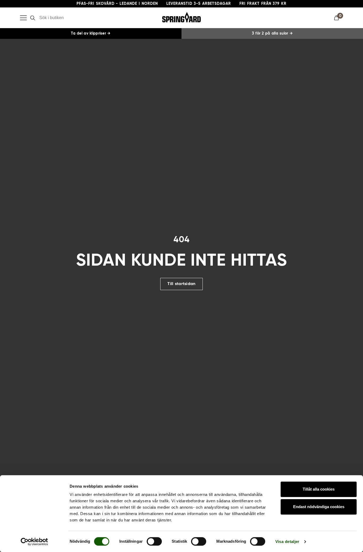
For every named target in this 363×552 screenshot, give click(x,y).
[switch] (154, 541)
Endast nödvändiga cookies (318, 506)
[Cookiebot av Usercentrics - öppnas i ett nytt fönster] (34, 542)
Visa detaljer (287, 541)
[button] (338, 17)
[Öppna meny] (23, 17)
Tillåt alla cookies (319, 489)
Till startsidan (181, 284)
